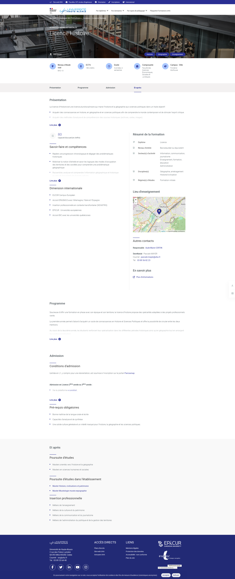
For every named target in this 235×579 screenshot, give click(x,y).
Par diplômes (101, 11)
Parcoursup (130, 373)
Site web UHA (58, 2)
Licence (86, 18)
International (130, 2)
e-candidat (72, 390)
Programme (83, 87)
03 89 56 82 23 (143, 260)
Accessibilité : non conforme (136, 554)
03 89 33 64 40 (60, 560)
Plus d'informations (144, 277)
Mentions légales (132, 548)
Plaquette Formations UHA (160, 11)
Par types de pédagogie (136, 11)
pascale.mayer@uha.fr (150, 257)
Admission (110, 87)
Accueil (53, 18)
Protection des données (135, 551)
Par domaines (116, 11)
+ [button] (135, 199)
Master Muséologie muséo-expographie (70, 490)
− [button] (135, 202)
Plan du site (130, 558)
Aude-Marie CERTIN (153, 247)
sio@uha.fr (62, 557)
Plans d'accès (99, 548)
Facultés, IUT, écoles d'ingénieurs (80, 2)
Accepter (166, 575)
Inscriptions (116, 2)
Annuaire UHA (99, 554)
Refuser (176, 575)
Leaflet (163, 231)
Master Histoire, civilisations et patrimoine (71, 486)
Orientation (102, 2)
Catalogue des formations (69, 18)
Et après (137, 87)
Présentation (55, 87)
